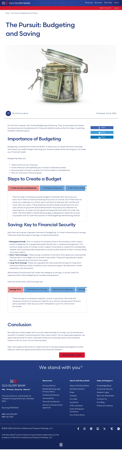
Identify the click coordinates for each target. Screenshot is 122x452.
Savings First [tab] (15, 290)
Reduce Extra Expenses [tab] (63, 290)
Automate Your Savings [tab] (36, 290)
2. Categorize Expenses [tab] (52, 188)
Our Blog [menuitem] (101, 402)
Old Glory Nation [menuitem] (77, 389)
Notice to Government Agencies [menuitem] (53, 406)
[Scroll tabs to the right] (86, 189)
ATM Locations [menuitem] (76, 406)
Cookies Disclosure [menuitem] (51, 395)
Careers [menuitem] (73, 396)
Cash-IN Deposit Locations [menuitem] (77, 410)
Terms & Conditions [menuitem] (51, 402)
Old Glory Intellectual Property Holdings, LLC (33, 428)
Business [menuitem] (98, 3)
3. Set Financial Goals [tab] (77, 188)
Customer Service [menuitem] (105, 389)
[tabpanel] (47, 206)
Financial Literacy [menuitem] (105, 406)
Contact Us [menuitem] (102, 399)
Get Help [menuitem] (108, 3)
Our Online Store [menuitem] (77, 415)
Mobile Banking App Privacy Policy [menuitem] (51, 390)
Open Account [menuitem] (105, 8)
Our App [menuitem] (73, 399)
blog (7, 13)
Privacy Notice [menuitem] (49, 386)
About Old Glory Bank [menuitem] (79, 386)
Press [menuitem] (72, 392)
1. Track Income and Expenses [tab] (23, 188)
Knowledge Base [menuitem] (104, 386)
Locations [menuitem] (74, 402)
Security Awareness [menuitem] (105, 396)
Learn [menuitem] (116, 3)
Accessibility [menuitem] (48, 398)
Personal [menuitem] (89, 3)
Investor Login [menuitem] (103, 392)
